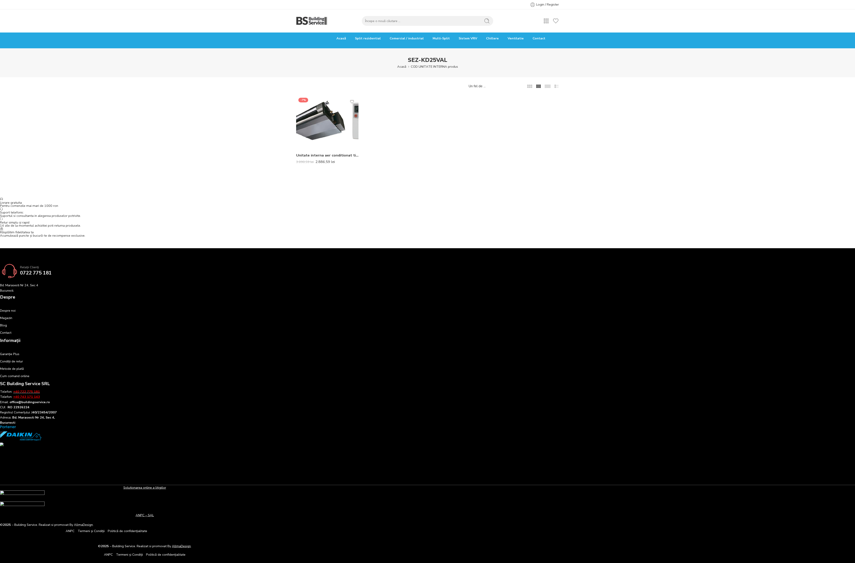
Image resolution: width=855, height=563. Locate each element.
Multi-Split (441, 38)
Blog (3, 325)
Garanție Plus (9, 354)
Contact (539, 38)
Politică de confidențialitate (127, 531)
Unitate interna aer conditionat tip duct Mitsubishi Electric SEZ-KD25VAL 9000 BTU (327, 155)
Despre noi (8, 310)
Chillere (492, 38)
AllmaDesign (181, 546)
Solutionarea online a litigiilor (144, 487)
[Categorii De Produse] (546, 21)
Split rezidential (368, 38)
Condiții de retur (11, 361)
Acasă (341, 38)
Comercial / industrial (407, 38)
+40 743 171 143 (26, 396)
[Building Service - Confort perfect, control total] (312, 20)
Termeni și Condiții (91, 531)
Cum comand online (14, 376)
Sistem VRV (468, 38)
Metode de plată (12, 368)
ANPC (70, 531)
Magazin (6, 318)
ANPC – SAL (145, 515)
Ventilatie (516, 38)
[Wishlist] (352, 102)
